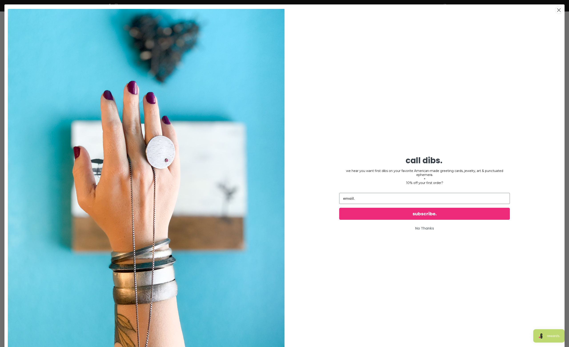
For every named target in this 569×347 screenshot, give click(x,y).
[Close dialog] (559, 10)
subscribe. (425, 214)
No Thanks (424, 228)
